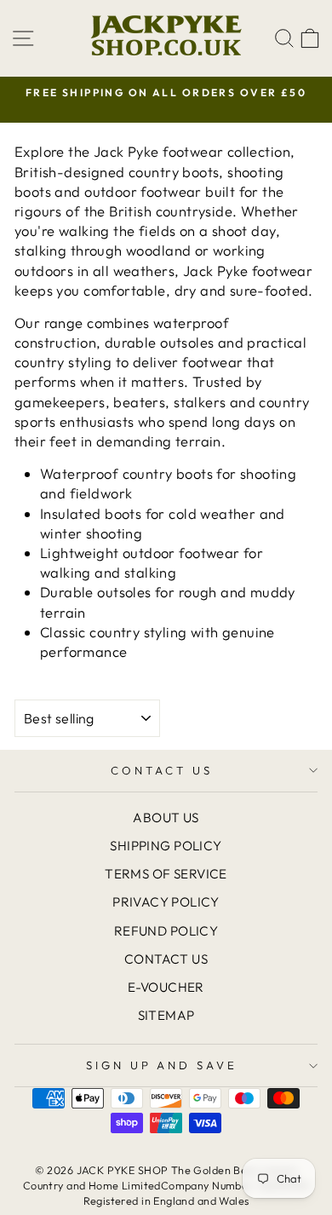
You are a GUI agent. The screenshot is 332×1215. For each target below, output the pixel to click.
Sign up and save (162, 1065)
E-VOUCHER (166, 987)
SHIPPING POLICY (165, 846)
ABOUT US (165, 817)
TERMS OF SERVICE (166, 874)
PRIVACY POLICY (166, 902)
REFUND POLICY (166, 931)
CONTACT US (162, 770)
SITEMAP (166, 1015)
